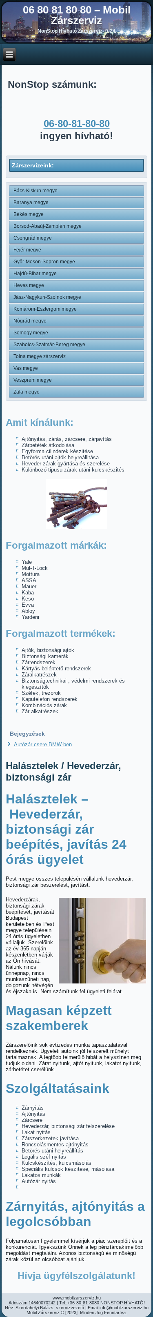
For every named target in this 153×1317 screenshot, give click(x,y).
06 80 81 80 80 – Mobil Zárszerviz (77, 15)
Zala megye (26, 392)
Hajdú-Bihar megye (35, 273)
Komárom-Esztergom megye (45, 309)
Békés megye (28, 214)
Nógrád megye (30, 321)
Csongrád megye (32, 238)
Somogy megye (30, 333)
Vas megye (25, 368)
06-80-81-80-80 (77, 123)
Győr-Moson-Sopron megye (44, 262)
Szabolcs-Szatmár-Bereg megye (49, 344)
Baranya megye (31, 202)
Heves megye (28, 285)
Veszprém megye (32, 380)
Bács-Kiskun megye (35, 191)
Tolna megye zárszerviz (39, 356)
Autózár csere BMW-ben (43, 744)
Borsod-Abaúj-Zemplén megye (47, 226)
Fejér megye (27, 250)
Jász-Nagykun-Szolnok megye (47, 297)
